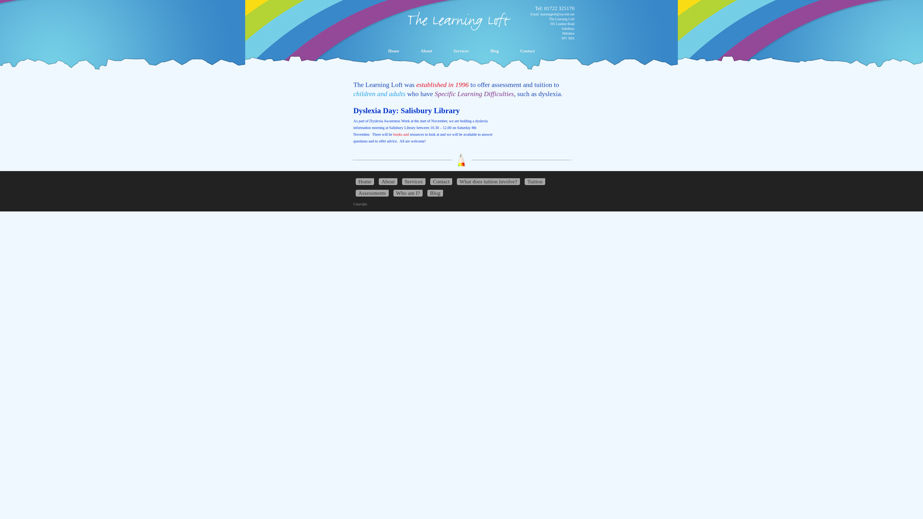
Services (461, 51)
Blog (494, 51)
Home (393, 51)
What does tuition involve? (488, 182)
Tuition (535, 182)
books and (401, 134)
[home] (459, 20)
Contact (527, 51)
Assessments (372, 193)
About (426, 51)
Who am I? (408, 193)
